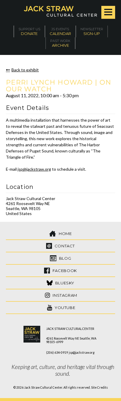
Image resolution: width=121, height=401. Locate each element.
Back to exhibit (25, 69)
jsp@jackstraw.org (34, 169)
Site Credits (99, 387)
